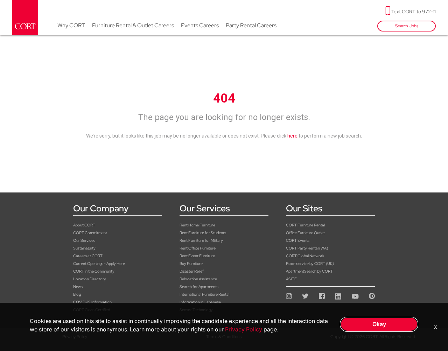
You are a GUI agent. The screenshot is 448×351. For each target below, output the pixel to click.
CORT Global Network (305, 255)
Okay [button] (379, 324)
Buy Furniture (191, 263)
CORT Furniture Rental (305, 225)
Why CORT (71, 25)
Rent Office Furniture (198, 248)
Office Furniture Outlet (305, 232)
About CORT (84, 225)
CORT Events (297, 240)
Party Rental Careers (251, 25)
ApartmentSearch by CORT (309, 271)
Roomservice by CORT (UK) (310, 263)
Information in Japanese (200, 302)
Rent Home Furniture (197, 225)
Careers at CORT (88, 255)
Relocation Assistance (198, 278)
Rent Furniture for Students (203, 232)
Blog (77, 294)
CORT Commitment (90, 232)
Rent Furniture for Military (201, 240)
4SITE (291, 278)
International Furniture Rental (204, 294)
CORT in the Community (93, 271)
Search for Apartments (199, 286)
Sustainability (84, 248)
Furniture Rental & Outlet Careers (133, 25)
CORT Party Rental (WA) (307, 248)
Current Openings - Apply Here (99, 263)
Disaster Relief (192, 271)
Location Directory (89, 278)
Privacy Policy (243, 329)
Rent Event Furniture (197, 255)
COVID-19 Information (92, 302)
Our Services (84, 240)
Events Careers (200, 25)
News (78, 286)
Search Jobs (406, 26)
